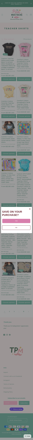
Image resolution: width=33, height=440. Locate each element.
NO (16, 227)
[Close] (30, 209)
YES (16, 221)
